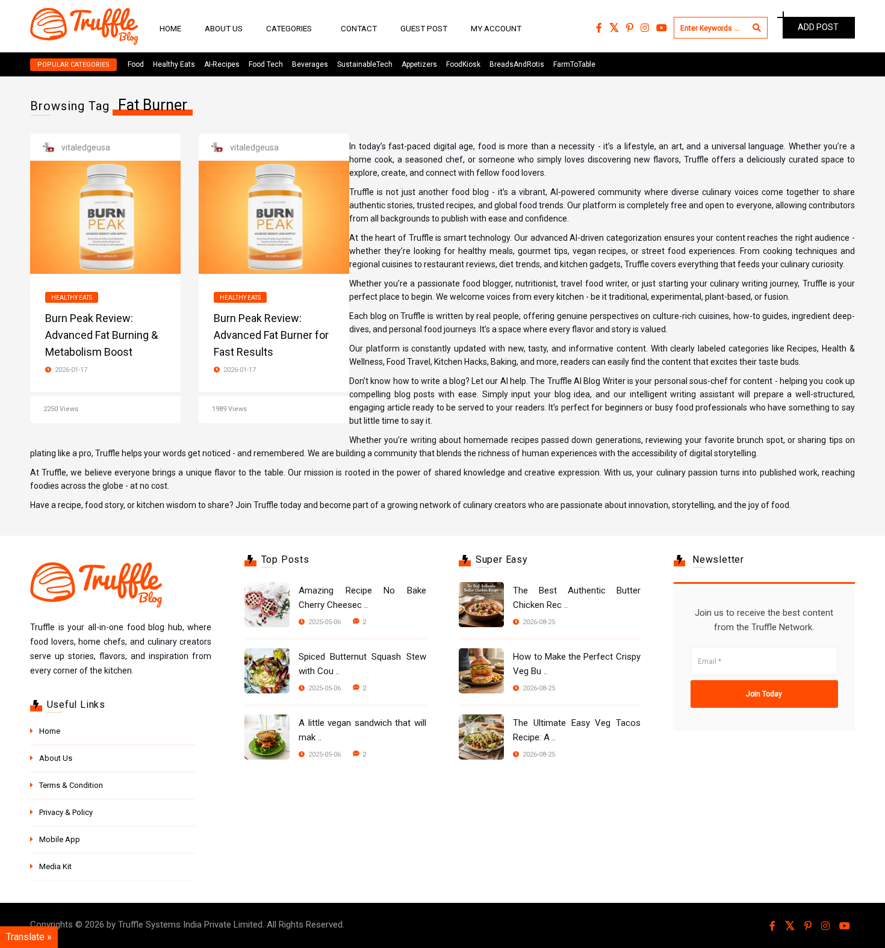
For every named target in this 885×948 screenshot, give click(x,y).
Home (170, 28)
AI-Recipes (222, 64)
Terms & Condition (71, 785)
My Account (496, 28)
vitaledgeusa (85, 147)
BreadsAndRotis (516, 64)
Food (136, 64)
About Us (224, 28)
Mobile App (59, 839)
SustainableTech (365, 64)
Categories (289, 28)
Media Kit (55, 866)
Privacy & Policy (66, 812)
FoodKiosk (463, 64)
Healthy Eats (174, 64)
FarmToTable (574, 64)
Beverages (310, 64)
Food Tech (266, 64)
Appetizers (419, 64)
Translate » (29, 937)
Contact (359, 28)
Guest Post (423, 28)
